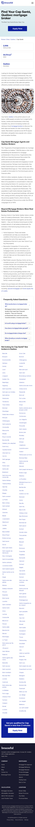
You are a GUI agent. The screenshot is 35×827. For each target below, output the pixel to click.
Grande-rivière (23, 532)
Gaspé (4, 577)
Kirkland (4, 509)
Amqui (21, 404)
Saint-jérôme (5, 395)
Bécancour (5, 620)
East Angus (22, 519)
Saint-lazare (5, 541)
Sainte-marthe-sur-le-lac (8, 573)
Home (3, 764)
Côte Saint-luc (6, 453)
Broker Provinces (23, 793)
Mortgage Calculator (7, 791)
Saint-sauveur (6, 666)
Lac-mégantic (23, 419)
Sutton (21, 500)
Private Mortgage (23, 772)
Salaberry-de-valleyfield (9, 443)
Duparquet (22, 688)
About (3, 767)
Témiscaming (22, 640)
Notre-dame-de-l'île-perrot (8, 644)
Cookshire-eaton (23, 448)
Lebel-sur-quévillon (24, 653)
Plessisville (22, 392)
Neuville (21, 503)
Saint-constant (6, 496)
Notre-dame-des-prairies (7, 686)
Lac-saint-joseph (23, 707)
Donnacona (22, 413)
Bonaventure (22, 597)
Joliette (4, 528)
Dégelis (21, 567)
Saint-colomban (6, 604)
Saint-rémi (22, 372)
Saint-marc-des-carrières (23, 581)
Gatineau (4, 363)
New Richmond (23, 516)
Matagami (22, 675)
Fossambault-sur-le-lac (25, 669)
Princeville (22, 426)
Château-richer (23, 513)
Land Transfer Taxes (7, 798)
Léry (20, 650)
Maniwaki (21, 497)
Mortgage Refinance (24, 767)
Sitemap (26, 819)
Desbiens (21, 679)
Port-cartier (22, 398)
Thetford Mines (6, 483)
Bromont (21, 356)
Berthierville (22, 487)
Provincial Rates (23, 798)
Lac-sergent (22, 701)
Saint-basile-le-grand (8, 569)
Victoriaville (5, 427)
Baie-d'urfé (22, 509)
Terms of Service (19, 819)
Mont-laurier (5, 598)
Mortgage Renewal (24, 769)
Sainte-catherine (7, 562)
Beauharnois (5, 630)
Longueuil (5, 376)
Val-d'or (4, 456)
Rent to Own (22, 782)
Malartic (21, 538)
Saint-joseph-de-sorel (25, 666)
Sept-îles (4, 486)
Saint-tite (21, 506)
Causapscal (22, 630)
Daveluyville (22, 682)
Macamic (21, 608)
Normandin (22, 558)
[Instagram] (20, 822)
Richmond (22, 548)
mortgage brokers (17, 126)
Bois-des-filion (6, 675)
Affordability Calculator (7, 793)
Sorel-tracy (5, 446)
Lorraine (4, 679)
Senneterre (22, 574)
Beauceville (22, 401)
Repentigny (5, 382)
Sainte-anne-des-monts (25, 385)
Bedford (21, 614)
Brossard (4, 356)
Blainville (4, 353)
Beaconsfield (5, 531)
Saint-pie (21, 438)
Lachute (4, 614)
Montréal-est (22, 522)
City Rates (22, 796)
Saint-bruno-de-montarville (6, 476)
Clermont (21, 561)
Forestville (22, 551)
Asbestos (21, 382)
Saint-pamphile (23, 611)
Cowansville (5, 617)
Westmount (5, 522)
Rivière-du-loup (6, 538)
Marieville (5, 663)
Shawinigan (5, 411)
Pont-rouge (5, 693)
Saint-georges (6, 459)
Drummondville (6, 360)
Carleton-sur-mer (24, 493)
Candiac (4, 525)
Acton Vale (22, 353)
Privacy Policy (10, 819)
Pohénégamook (23, 600)
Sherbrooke (5, 398)
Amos (4, 611)
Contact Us (4, 772)
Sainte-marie (5, 607)
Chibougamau (23, 360)
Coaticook (5, 682)
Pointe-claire (5, 465)
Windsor (21, 442)
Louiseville (22, 363)
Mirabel (4, 433)
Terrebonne (5, 401)
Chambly (4, 490)
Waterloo (21, 476)
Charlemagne (23, 422)
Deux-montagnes (7, 556)
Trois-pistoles (23, 535)
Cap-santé (22, 570)
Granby (4, 366)
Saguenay (5, 385)
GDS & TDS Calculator (7, 796)
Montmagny (5, 636)
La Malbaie (5, 690)
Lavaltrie (4, 601)
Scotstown (22, 698)
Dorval (4, 544)
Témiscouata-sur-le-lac (25, 454)
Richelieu (21, 435)
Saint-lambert (6, 506)
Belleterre (21, 704)
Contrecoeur (22, 416)
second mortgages (14, 288)
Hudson (21, 451)
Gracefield (22, 643)
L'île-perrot (5, 648)
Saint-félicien (6, 651)
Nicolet (4, 706)
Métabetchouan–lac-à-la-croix (25, 483)
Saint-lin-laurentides (7, 559)
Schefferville (22, 711)
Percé (20, 545)
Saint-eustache (6, 424)
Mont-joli (21, 395)
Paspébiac (22, 554)
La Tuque (4, 640)
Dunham (21, 529)
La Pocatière (22, 479)
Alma (3, 462)
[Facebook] (17, 822)
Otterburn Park (6, 696)
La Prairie (5, 499)
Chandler (4, 712)
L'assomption (6, 519)
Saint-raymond (6, 669)
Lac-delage (22, 695)
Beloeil (4, 515)
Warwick (21, 466)
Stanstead (22, 585)
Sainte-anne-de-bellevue (23, 462)
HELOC (21, 777)
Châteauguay (6, 421)
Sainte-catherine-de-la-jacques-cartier (25, 409)
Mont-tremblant (6, 672)
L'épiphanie (22, 445)
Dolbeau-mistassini (7, 588)
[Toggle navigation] (32, 3)
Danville (21, 490)
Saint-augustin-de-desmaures (7, 552)
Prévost (4, 624)
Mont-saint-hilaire (7, 547)
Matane (4, 585)
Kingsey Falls (22, 659)
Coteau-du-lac (23, 388)
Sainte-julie (5, 469)
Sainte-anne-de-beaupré (23, 589)
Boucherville (5, 440)
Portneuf (21, 564)
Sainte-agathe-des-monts (7, 658)
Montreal (4, 408)
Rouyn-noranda (6, 437)
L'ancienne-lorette (7, 565)
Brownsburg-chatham (25, 376)
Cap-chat (21, 618)
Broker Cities (5, 39)
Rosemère (5, 595)
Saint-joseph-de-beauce (26, 469)
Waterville (22, 656)
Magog (4, 493)
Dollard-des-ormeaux (8, 414)
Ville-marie (22, 621)
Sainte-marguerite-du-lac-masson (25, 604)
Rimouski (4, 417)
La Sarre (4, 709)
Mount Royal (5, 535)
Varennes (5, 512)
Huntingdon (22, 634)
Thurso (21, 637)
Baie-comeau (6, 503)
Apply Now (4, 756)
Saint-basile (22, 627)
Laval (3, 369)
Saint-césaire (23, 429)
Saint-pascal (22, 525)
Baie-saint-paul (23, 369)
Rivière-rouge (23, 472)
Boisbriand (5, 472)
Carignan (4, 703)
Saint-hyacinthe (6, 388)
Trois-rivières (6, 404)
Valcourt (21, 646)
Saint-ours (22, 663)
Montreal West (23, 458)
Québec (13, 39)
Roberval (4, 654)
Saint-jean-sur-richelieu (8, 392)
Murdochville (22, 685)
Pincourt (4, 591)
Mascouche (5, 430)
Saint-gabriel (22, 593)
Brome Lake (22, 432)
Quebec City (5, 379)
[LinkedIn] (14, 822)
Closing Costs (22, 779)
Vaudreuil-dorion (6, 449)
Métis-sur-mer (23, 691)
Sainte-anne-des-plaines (7, 581)
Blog (2, 769)
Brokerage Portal (6, 774)
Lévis (3, 372)
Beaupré (21, 542)
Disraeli (21, 624)
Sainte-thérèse (6, 480)
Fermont (21, 577)
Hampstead (22, 379)
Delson (21, 366)
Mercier (4, 633)
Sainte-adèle (5, 627)
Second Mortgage (24, 774)
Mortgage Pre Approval (25, 764)
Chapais (21, 672)
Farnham (4, 700)
